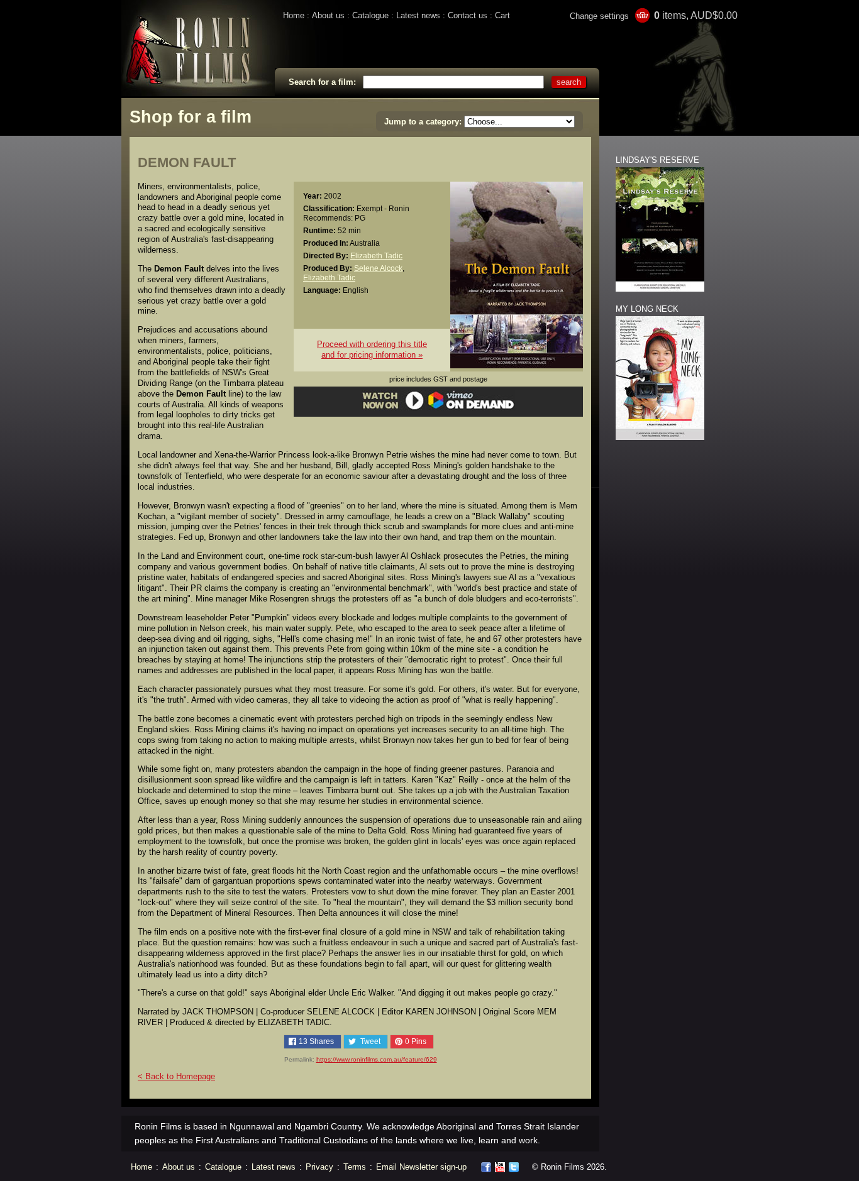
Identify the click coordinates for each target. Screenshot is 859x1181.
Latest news (418, 15)
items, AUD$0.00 (696, 15)
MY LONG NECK (647, 309)
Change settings (599, 16)
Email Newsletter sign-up (421, 1167)
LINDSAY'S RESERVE (657, 160)
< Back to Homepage (176, 1076)
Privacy (319, 1167)
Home (293, 15)
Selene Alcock (378, 268)
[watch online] (438, 407)
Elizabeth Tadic (376, 255)
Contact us (467, 15)
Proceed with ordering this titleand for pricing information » (372, 349)
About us (328, 15)
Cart (502, 15)
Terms (354, 1167)
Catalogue (370, 15)
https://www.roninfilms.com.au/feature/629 (376, 1059)
